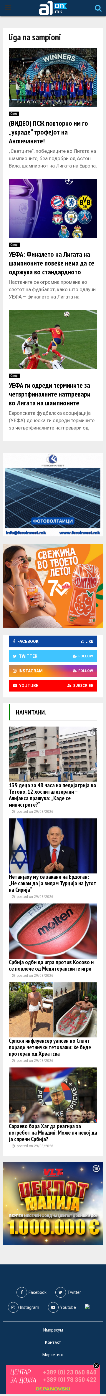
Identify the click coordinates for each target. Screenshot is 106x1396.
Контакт (53, 1342)
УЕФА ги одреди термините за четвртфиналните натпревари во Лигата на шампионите (49, 394)
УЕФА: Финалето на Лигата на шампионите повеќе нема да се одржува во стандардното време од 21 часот (51, 267)
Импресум (53, 1330)
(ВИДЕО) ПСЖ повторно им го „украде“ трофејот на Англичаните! (48, 132)
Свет (13, 113)
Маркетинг (53, 1354)
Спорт (14, 244)
